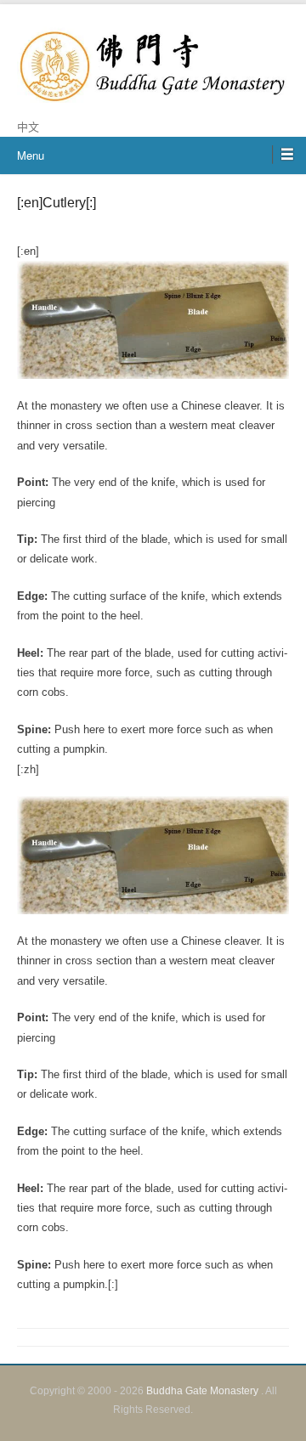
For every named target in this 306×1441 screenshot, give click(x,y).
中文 (28, 127)
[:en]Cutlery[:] (56, 202)
